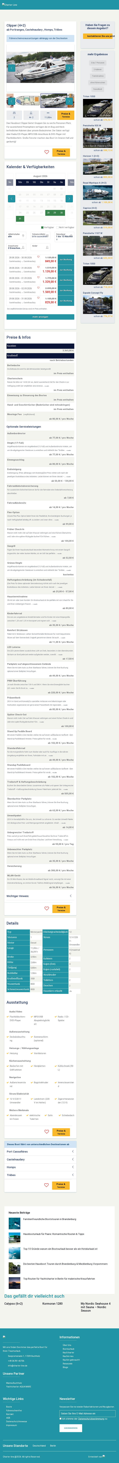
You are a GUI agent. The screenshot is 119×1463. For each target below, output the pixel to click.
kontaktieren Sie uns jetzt (99, 36)
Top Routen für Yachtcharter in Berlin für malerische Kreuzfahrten (59, 1278)
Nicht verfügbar (66, 227)
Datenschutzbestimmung (91, 1418)
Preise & (65, 115)
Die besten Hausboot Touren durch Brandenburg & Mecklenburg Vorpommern (65, 1263)
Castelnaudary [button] (16, 1159)
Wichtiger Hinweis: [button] (18, 896)
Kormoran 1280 (53, 1303)
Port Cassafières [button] (17, 1151)
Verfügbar (49, 227)
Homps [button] (11, 1167)
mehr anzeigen (40, 317)
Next (69, 68)
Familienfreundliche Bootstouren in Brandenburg (49, 1219)
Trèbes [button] (11, 1175)
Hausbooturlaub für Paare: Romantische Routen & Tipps (53, 1234)
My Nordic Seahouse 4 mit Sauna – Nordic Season (95, 1307)
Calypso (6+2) (13, 1303)
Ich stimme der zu (84, 1418)
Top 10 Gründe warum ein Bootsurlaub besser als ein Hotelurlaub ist (60, 1248)
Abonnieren (70, 1428)
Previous (11, 68)
